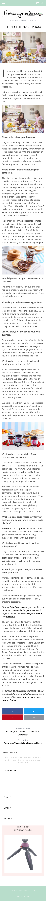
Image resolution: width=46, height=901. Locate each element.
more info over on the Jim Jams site (18, 610)
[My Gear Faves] (22, 854)
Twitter (5, 528)
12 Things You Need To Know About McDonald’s (23, 731)
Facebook (10, 616)
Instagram (19, 528)
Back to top (21, 896)
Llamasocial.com (29, 890)
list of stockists (17, 607)
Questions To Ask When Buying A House (23, 741)
